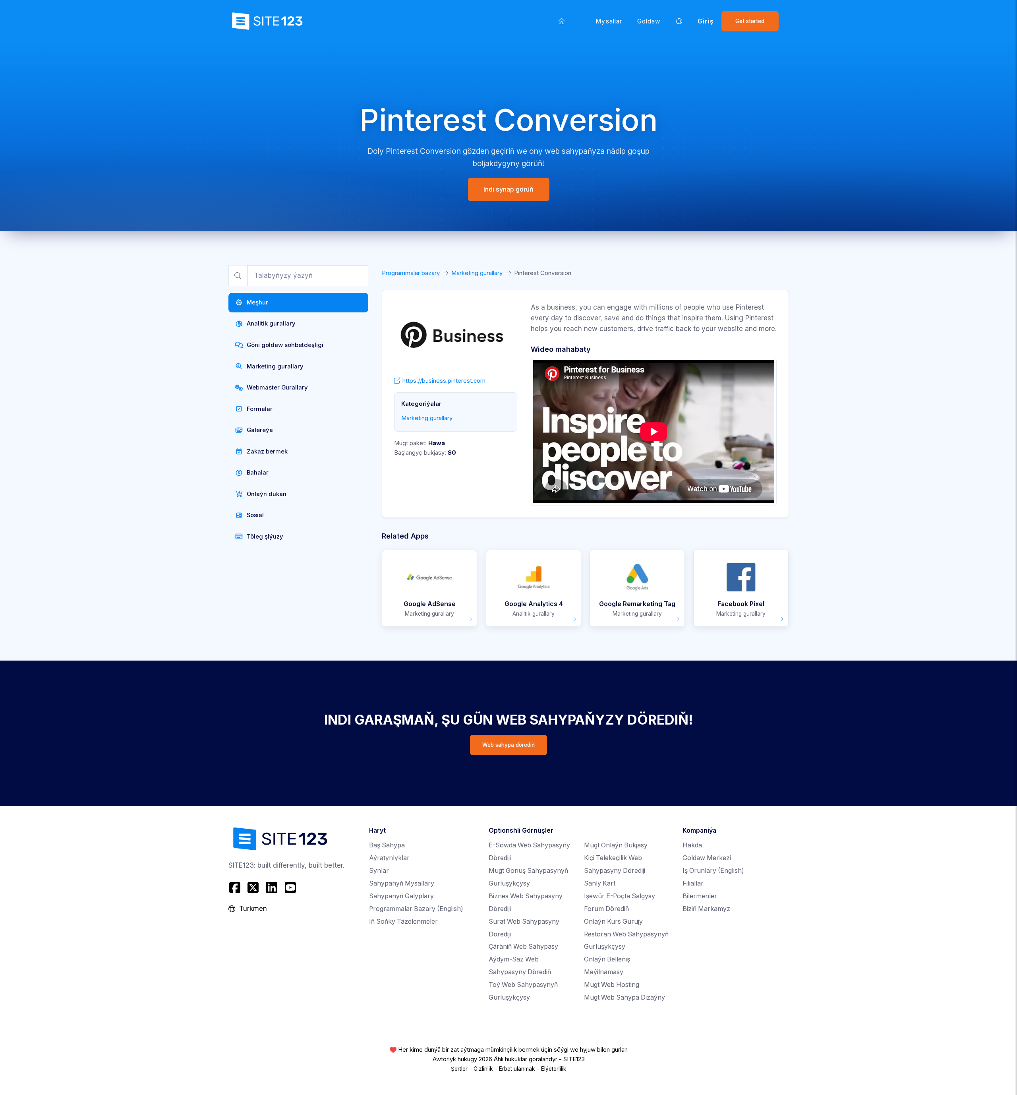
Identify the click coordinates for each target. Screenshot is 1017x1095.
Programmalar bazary (411, 273)
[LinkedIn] (271, 887)
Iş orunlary (713, 870)
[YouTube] (290, 887)
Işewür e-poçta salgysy (619, 896)
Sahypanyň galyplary (401, 896)
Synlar (379, 870)
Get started (749, 21)
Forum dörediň (606, 909)
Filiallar (693, 883)
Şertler (459, 1069)
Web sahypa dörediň (508, 745)
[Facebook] (235, 887)
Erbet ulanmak (517, 1069)
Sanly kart (599, 883)
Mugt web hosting (611, 984)
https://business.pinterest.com (443, 380)
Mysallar (609, 21)
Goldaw (649, 21)
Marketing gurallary (477, 273)
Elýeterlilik (554, 1069)
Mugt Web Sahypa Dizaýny (624, 997)
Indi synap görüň (508, 189)
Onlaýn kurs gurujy (613, 921)
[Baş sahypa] (562, 21)
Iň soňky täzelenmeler (403, 921)
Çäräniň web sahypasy (523, 946)
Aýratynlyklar (389, 858)
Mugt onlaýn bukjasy (616, 845)
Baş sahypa (387, 845)
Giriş (705, 21)
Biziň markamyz (706, 909)
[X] (253, 887)
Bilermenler (700, 896)
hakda (692, 845)
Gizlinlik (483, 1069)
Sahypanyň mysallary (401, 883)
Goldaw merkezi (707, 858)
